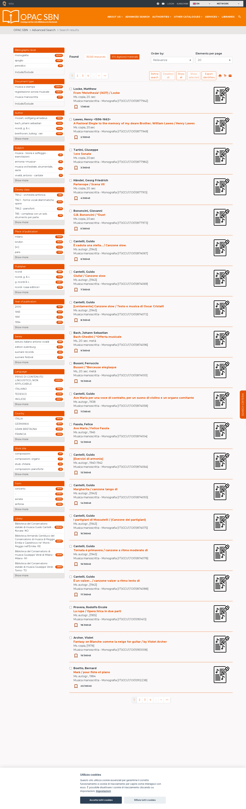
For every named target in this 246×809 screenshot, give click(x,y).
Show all (181, 75)
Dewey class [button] (22, 189)
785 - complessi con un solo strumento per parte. (31, 215)
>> (105, 75)
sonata (19, 499)
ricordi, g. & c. (22, 128)
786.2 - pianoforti (24, 208)
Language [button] (21, 371)
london (19, 241)
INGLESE (20, 399)
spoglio (19, 60)
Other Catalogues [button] (187, 16)
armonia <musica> (25, 161)
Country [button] (19, 413)
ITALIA (19, 418)
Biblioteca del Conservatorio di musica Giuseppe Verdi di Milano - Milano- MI (34, 555)
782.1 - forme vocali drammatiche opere (34, 202)
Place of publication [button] (26, 231)
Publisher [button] (20, 266)
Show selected (194, 75)
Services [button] (211, 16)
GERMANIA (22, 423)
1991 (17, 316)
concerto (20, 488)
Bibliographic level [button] (25, 50)
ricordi (18, 271)
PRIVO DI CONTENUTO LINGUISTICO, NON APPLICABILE (29, 380)
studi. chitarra (22, 464)
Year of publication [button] (25, 301)
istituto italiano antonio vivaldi (32, 341)
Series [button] (18, 336)
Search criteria (242, 404)
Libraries (228, 16)
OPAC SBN (21, 30)
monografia (21, 55)
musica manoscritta (26, 97)
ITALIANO (21, 388)
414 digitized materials (125, 56)
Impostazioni (103, 791)
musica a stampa (25, 86)
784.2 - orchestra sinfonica (30, 194)
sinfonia (19, 504)
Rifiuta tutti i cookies (145, 800)
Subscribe (182, 3)
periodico (20, 65)
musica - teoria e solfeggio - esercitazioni (31, 155)
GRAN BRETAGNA (26, 429)
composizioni (22, 453)
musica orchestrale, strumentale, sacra (34, 168)
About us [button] (114, 16)
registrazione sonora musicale (32, 91)
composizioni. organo (27, 458)
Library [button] (19, 518)
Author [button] (19, 112)
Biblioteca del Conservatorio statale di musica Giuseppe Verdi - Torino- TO (34, 567)
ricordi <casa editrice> (27, 287)
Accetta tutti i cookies (101, 800)
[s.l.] (17, 246)
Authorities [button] (160, 16)
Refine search (155, 75)
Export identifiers (209, 75)
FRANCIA (20, 434)
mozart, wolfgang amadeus (31, 118)
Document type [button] (24, 81)
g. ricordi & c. (22, 281)
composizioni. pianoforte (29, 469)
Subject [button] (19, 147)
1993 (17, 311)
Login (170, 3)
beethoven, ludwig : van (29, 133)
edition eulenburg (25, 346)
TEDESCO (21, 394)
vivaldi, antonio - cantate (29, 175)
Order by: (157, 53)
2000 (18, 306)
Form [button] (18, 483)
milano (19, 236)
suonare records (24, 351)
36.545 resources (95, 56)
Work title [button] (20, 448)
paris (17, 252)
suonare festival (24, 357)
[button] (202, 4)
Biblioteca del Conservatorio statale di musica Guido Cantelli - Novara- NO (34, 527)
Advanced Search (137, 16)
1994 (17, 322)
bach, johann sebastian (28, 123)
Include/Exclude (24, 72)
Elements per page (209, 53)
